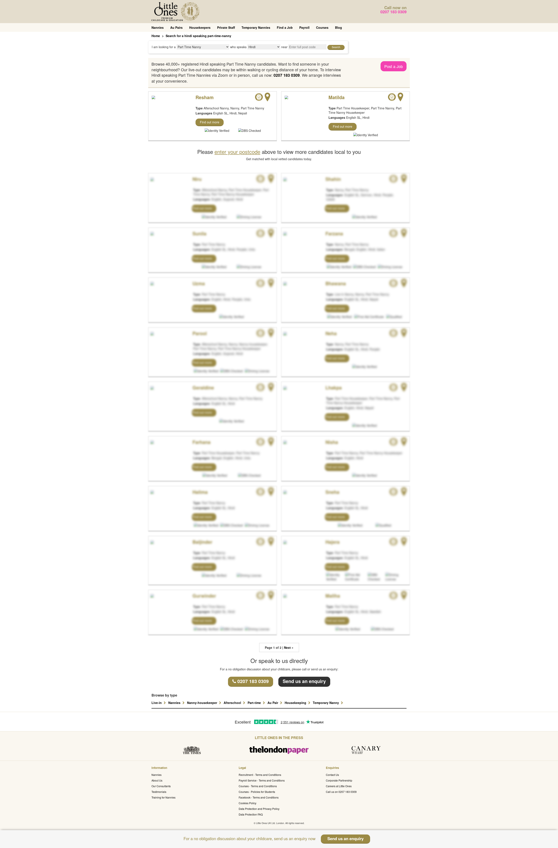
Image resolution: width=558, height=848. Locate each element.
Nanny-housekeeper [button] (202, 702)
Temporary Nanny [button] (326, 702)
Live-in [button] (157, 702)
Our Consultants (161, 786)
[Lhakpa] (284, 387)
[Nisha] (284, 442)
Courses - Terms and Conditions (258, 786)
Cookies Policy (247, 803)
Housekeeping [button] (296, 702)
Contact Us (332, 775)
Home (155, 36)
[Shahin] (284, 179)
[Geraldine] (151, 387)
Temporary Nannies (256, 27)
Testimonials (158, 792)
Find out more (209, 122)
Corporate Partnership (339, 780)
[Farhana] (151, 442)
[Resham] (153, 97)
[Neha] (284, 333)
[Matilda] (286, 97)
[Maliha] (284, 595)
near (284, 47)
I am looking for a (164, 47)
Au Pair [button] (273, 702)
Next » (288, 647)
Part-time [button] (255, 702)
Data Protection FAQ (251, 814)
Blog (338, 27)
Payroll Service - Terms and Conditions (262, 780)
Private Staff (226, 27)
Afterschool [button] (233, 702)
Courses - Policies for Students (257, 792)
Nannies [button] (174, 702)
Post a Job (393, 66)
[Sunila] (151, 233)
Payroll (304, 27)
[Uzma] (151, 283)
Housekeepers (200, 27)
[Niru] (151, 179)
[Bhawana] (284, 283)
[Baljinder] (151, 541)
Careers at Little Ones (339, 786)
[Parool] (151, 333)
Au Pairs (176, 27)
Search (336, 47)
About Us (156, 780)
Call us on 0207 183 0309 (341, 792)
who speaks (238, 47)
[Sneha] (284, 491)
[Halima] (151, 491)
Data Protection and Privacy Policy (259, 809)
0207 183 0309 (393, 12)
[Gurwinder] (151, 595)
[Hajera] (284, 541)
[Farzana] (284, 233)
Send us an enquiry (304, 681)
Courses (322, 27)
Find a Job (285, 27)
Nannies (157, 27)
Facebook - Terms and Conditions (259, 797)
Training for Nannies (163, 797)
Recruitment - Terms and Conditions (260, 775)
